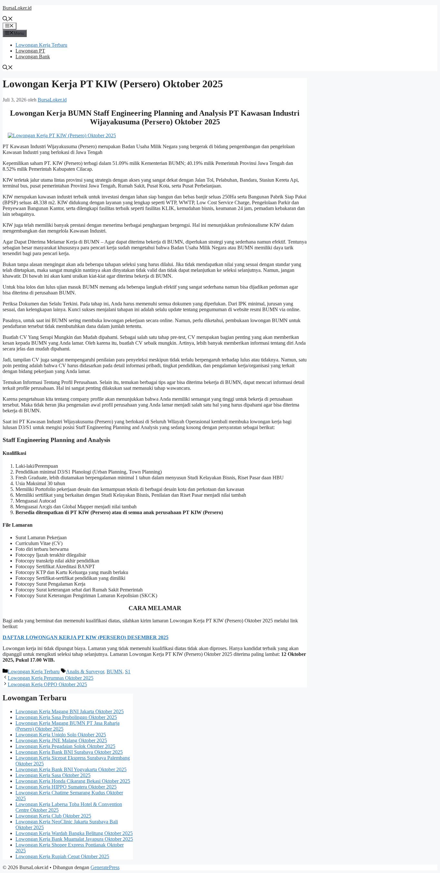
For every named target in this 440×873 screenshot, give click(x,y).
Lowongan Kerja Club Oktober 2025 (53, 816)
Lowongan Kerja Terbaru (41, 45)
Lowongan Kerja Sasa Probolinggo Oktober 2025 (66, 717)
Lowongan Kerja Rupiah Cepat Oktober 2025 (62, 856)
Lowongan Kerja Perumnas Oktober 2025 (50, 678)
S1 (127, 671)
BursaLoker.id (17, 8)
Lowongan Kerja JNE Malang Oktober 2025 (61, 740)
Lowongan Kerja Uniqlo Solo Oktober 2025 (60, 734)
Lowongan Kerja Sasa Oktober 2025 (53, 775)
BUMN (114, 671)
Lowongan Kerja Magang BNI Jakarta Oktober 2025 (69, 711)
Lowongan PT (30, 50)
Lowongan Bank (32, 56)
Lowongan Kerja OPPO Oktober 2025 (47, 684)
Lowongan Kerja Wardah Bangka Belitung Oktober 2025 (74, 833)
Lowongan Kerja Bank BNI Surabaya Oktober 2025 (69, 752)
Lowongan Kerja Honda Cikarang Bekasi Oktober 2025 (72, 781)
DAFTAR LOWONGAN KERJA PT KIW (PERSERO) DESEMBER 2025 (85, 637)
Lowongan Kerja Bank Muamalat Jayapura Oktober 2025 (74, 839)
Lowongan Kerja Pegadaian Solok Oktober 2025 (65, 746)
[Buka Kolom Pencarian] (8, 19)
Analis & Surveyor (85, 671)
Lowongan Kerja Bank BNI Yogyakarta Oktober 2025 (71, 769)
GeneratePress (105, 867)
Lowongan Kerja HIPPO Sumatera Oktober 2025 (66, 787)
